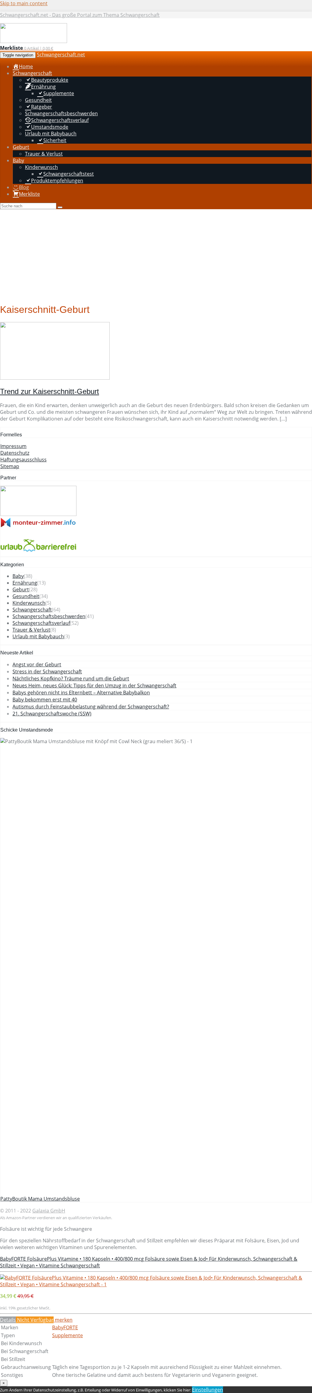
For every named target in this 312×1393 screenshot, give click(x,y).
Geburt (20, 589)
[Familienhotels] (38, 514)
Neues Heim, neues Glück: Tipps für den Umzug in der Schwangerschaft (94, 685)
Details (8, 1319)
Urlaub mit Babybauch (38, 636)
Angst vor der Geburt (36, 664)
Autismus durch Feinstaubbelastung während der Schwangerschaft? (90, 706)
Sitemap (9, 466)
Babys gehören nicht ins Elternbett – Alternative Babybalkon (81, 692)
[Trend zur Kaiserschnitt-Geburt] (55, 377)
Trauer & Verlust (31, 629)
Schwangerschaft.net (61, 54)
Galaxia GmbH (48, 1210)
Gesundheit (25, 596)
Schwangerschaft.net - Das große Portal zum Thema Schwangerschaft (80, 15)
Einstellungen (207, 1389)
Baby (18, 576)
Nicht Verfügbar (35, 1319)
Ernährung (24, 582)
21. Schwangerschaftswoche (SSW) (51, 713)
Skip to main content (24, 3)
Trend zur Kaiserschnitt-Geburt (49, 391)
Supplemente (67, 1335)
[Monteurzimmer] (38, 525)
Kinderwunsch (28, 603)
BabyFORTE (65, 1327)
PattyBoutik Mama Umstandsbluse (40, 1198)
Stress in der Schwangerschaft (47, 671)
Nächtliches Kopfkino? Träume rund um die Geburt (70, 678)
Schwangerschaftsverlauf (41, 623)
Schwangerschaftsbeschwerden (48, 616)
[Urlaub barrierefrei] (38, 553)
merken (63, 1319)
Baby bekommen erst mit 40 (44, 699)
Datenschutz (14, 452)
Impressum (13, 446)
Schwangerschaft (32, 609)
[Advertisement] (156, 255)
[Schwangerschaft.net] (33, 41)
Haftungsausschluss (23, 459)
